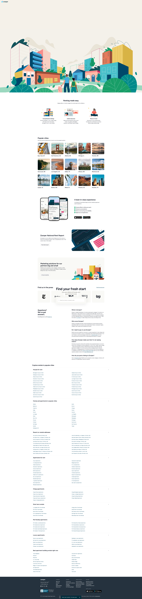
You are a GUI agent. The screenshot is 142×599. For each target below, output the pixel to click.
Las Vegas (35, 414)
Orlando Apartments (37, 464)
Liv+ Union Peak (36, 559)
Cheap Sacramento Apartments (39, 496)
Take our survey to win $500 (69, 597)
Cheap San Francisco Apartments (39, 498)
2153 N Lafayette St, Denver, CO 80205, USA (41, 439)
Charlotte (35, 408)
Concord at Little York (37, 563)
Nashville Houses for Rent (38, 390)
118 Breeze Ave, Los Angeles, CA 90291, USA (41, 449)
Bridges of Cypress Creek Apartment (40, 565)
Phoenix (34, 420)
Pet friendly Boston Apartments (39, 524)
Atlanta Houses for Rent (37, 376)
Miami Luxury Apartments (38, 542)
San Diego (35, 424)
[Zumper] (4, 2)
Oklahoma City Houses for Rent (39, 386)
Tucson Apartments (36, 460)
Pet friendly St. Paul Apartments (39, 530)
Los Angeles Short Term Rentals (39, 507)
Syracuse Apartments (37, 468)
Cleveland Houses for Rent (38, 384)
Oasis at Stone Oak (36, 571)
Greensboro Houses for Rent (38, 378)
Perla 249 (34, 555)
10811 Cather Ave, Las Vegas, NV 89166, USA (41, 447)
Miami (34, 416)
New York (35, 418)
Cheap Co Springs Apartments (38, 500)
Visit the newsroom (100, 287)
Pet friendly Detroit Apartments (39, 526)
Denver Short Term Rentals (38, 515)
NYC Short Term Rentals (37, 509)
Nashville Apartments (37, 478)
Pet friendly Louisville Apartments (39, 522)
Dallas (34, 410)
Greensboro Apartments (37, 466)
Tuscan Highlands (36, 553)
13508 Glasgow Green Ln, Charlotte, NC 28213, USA (42, 451)
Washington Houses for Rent (38, 374)
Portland (34, 422)
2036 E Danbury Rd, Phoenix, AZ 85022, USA (41, 453)
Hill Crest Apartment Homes (38, 561)
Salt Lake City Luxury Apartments (39, 540)
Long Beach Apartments (37, 480)
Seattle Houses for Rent (37, 396)
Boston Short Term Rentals (38, 511)
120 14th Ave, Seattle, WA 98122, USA (40, 435)
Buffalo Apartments (36, 470)
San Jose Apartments (37, 476)
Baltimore (35, 406)
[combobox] (71, 300)
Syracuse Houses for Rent (38, 380)
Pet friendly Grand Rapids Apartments (40, 528)
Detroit (34, 412)
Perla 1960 (35, 557)
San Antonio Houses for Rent (38, 394)
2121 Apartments (36, 567)
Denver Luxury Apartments (38, 538)
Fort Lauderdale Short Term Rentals (39, 513)
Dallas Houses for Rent (37, 392)
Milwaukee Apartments (37, 484)
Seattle (34, 426)
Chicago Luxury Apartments (38, 546)
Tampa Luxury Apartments (38, 544)
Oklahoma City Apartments (38, 474)
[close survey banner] (79, 597)
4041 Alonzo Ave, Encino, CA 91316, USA (40, 441)
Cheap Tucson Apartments (38, 494)
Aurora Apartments (36, 482)
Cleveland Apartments (37, 472)
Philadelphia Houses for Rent (38, 388)
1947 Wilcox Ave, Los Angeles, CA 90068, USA (41, 437)
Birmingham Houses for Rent (38, 372)
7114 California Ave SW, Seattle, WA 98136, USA (42, 443)
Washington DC (36, 428)
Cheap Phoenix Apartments (38, 492)
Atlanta (34, 404)
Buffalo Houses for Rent (37, 382)
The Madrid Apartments (37, 569)
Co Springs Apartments (37, 462)
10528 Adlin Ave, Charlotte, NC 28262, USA (41, 445)
